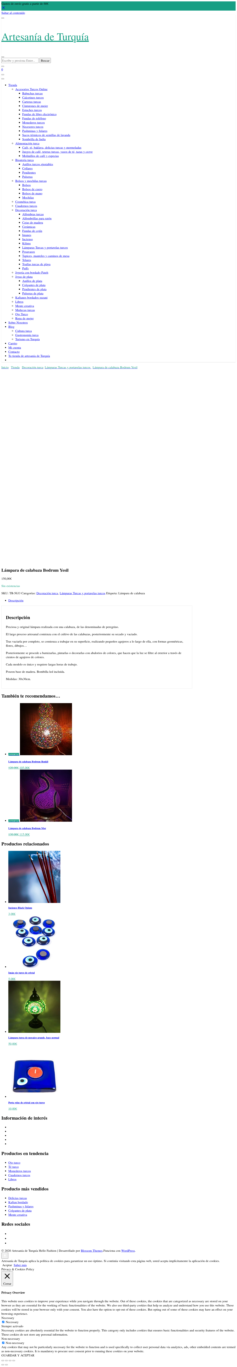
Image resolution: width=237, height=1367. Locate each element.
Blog (11, 326)
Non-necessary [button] (10, 1338)
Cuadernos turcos (26, 206)
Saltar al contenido (13, 13)
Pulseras (27, 176)
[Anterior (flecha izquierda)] (2, 1364)
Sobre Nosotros (18, 322)
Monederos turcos (33, 122)
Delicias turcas (17, 1198)
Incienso (27, 239)
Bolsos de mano (32, 193)
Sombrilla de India (34, 139)
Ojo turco (14, 1162)
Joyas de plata (24, 276)
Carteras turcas (31, 101)
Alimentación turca (27, 143)
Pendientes (29, 172)
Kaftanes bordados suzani (31, 297)
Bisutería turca (24, 160)
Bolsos (26, 185)
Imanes (26, 235)
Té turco (13, 1167)
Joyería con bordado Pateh (31, 272)
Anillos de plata (32, 281)
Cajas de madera (32, 222)
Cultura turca (23, 331)
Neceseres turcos (32, 126)
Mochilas (28, 197)
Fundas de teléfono (34, 118)
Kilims (26, 243)
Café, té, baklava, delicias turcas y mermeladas (51, 147)
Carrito (12, 343)
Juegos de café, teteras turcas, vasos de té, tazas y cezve (57, 151)
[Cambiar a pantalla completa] (6, 1360)
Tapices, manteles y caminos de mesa (45, 256)
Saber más (20, 1265)
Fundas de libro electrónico (39, 114)
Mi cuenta (14, 347)
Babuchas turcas (32, 93)
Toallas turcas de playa (36, 264)
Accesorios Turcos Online (31, 89)
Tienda (12, 85)
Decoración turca (26, 210)
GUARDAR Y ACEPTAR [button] (17, 1355)
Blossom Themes (92, 1250)
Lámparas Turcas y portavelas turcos (45, 247)
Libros (19, 301)
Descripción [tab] (15, 600)
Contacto (14, 351)
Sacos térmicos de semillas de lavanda (46, 135)
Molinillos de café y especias (40, 156)
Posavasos (28, 251)
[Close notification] (3, 8)
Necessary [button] (7, 1318)
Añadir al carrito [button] (12, 678)
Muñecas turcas (25, 310)
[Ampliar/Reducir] (2, 1360)
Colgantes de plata (33, 285)
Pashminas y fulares (34, 131)
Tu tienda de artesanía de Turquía (29, 356)
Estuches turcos (32, 110)
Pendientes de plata (34, 289)
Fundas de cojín (32, 231)
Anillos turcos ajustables (37, 164)
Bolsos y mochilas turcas (31, 181)
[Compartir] (10, 1360)
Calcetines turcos (33, 97)
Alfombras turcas (33, 214)
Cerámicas (28, 226)
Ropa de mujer (24, 318)
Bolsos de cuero (32, 189)
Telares (26, 260)
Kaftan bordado (18, 1202)
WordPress (128, 1250)
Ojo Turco (21, 314)
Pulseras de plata (32, 293)
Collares (27, 168)
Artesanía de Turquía (45, 36)
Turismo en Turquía (27, 339)
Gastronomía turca (27, 335)
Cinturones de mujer (35, 106)
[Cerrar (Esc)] (13, 1360)
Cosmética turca (25, 201)
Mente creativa (24, 306)
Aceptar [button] (7, 1265)
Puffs (25, 268)
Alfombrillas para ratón (37, 218)
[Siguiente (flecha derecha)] (6, 1364)
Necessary (12, 1322)
